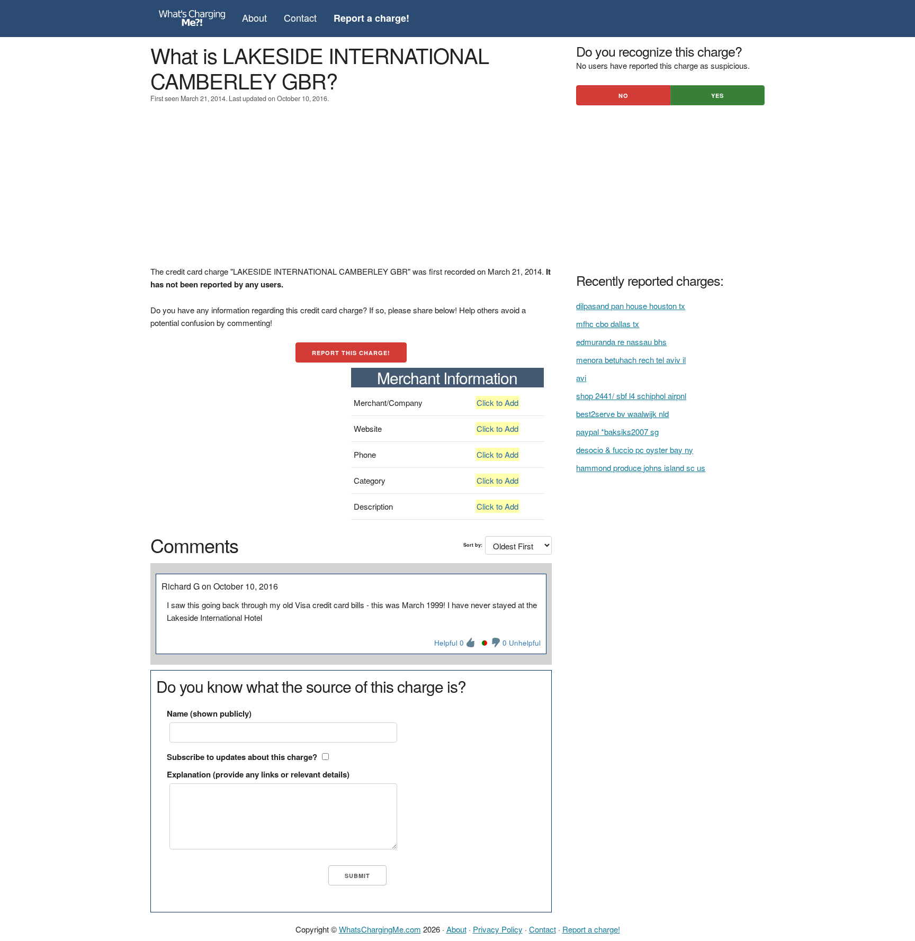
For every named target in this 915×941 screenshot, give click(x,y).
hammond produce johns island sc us (640, 467)
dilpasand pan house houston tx (630, 305)
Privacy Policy (498, 929)
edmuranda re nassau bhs (621, 341)
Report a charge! (591, 929)
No (623, 95)
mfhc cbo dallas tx (607, 323)
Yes (717, 95)
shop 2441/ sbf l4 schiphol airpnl (631, 395)
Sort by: (472, 544)
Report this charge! (351, 353)
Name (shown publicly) (209, 713)
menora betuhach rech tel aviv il (631, 359)
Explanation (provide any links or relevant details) (258, 774)
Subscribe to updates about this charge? (242, 757)
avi (581, 377)
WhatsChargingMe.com (380, 929)
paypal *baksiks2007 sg (617, 431)
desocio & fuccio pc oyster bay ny (634, 449)
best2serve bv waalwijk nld (622, 413)
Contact (300, 17)
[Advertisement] (351, 191)
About (254, 17)
